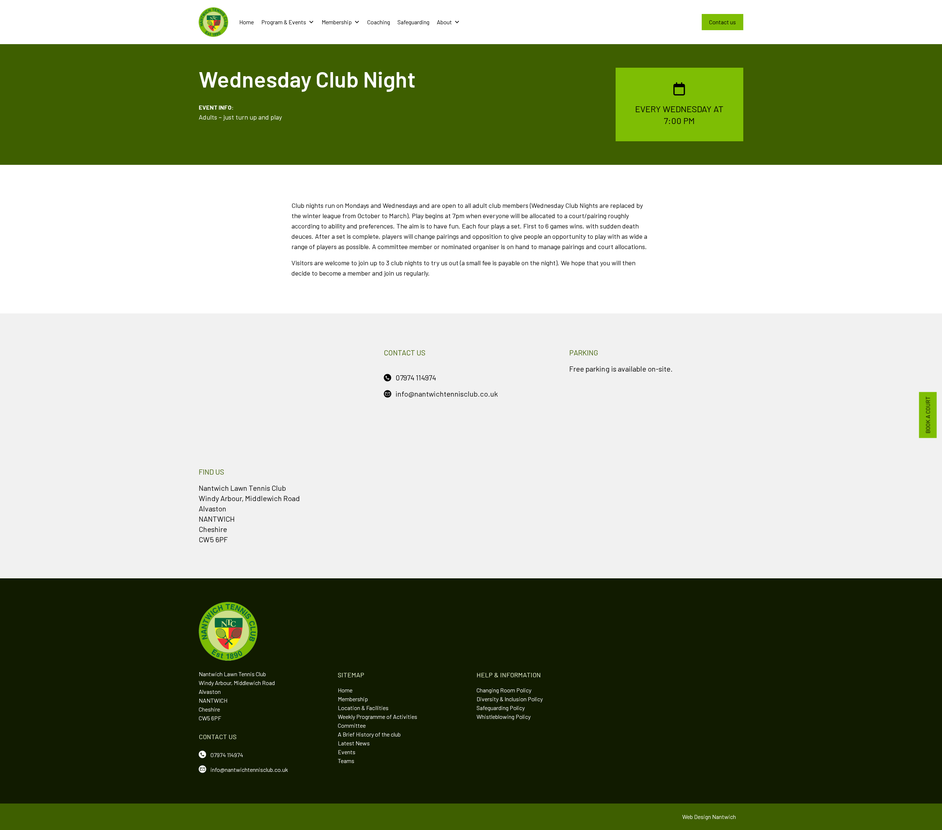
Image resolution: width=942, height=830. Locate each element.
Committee (352, 725)
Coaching (378, 21)
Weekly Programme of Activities (377, 716)
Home (246, 21)
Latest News (354, 742)
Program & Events (283, 21)
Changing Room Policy (504, 690)
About (444, 21)
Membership (337, 21)
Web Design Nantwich (709, 816)
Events (346, 751)
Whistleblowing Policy (504, 716)
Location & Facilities (363, 707)
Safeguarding (413, 21)
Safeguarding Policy (501, 707)
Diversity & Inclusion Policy (510, 698)
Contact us (722, 21)
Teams (346, 760)
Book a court (927, 415)
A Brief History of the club (369, 734)
